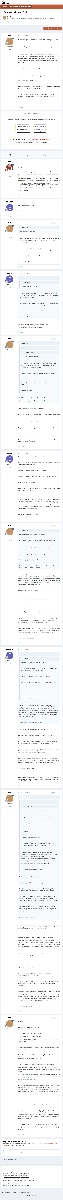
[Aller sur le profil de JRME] (9, 167)
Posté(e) (24, 35)
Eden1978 (9, 202)
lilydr (11, 17)
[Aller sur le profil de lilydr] (4, 18)
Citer (22, 107)
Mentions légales (21, 1192)
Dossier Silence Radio (23, 124)
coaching (44, 142)
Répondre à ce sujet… (17, 1152)
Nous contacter (31, 1195)
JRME (9, 162)
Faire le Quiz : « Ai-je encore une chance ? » (40, 139)
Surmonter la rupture (40, 132)
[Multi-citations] (19, 107)
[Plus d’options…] (58, 36)
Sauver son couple (22, 129)
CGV (28, 1192)
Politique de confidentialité (8, 1192)
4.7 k (10, 49)
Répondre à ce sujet (52, 28)
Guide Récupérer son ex (23, 126)
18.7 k (10, 176)
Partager (7, 22)
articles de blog (29, 142)
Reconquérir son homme (23, 132)
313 (10, 216)
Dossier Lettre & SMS (40, 124)
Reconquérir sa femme (40, 129)
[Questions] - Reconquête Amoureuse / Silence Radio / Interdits (37, 18)
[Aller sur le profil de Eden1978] (9, 207)
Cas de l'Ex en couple (40, 126)
